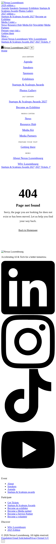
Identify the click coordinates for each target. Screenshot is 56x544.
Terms (40, 538)
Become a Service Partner (20, 513)
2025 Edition (13, 530)
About (10, 483)
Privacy (33, 538)
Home (4, 50)
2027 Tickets (43, 42)
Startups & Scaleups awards (21, 492)
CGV (46, 538)
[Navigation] (2, 45)
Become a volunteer (17, 516)
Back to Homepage (28, 230)
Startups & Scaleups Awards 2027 (18, 16)
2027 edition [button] (8, 13)
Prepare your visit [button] (10, 30)
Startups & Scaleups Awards (28, 84)
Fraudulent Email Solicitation (15, 538)
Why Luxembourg (37, 39)
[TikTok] (28, 421)
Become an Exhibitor (28, 107)
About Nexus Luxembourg (14, 39)
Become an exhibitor (17, 508)
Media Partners (28, 135)
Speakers (14, 8)
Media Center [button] (8, 22)
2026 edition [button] (8, 5)
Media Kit (27, 25)
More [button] (4, 36)
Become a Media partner (19, 511)
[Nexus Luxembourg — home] (12, 2)
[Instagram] (28, 367)
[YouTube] (28, 475)
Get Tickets (13, 502)
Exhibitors (34, 8)
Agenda (5, 8)
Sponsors (23, 8)
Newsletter (38, 25)
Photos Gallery (26, 11)
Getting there (7, 33)
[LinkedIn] (28, 313)
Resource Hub (15, 25)
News (4, 25)
